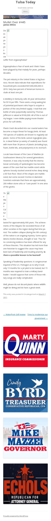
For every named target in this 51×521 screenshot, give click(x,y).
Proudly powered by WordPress (15, 516)
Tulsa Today (25, 2)
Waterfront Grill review (14, 314)
